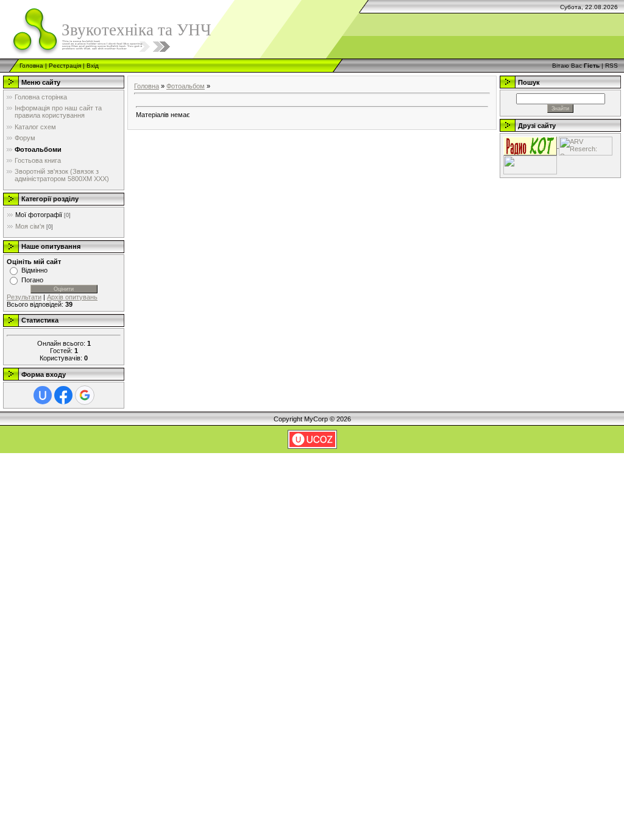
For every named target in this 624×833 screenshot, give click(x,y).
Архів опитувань (72, 297)
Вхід (93, 65)
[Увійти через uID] (43, 395)
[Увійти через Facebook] (63, 395)
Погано (32, 280)
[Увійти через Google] (84, 395)
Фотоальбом (185, 86)
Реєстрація (65, 65)
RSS (611, 65)
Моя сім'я (29, 226)
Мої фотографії (38, 214)
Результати (24, 297)
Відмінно (34, 270)
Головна (31, 65)
